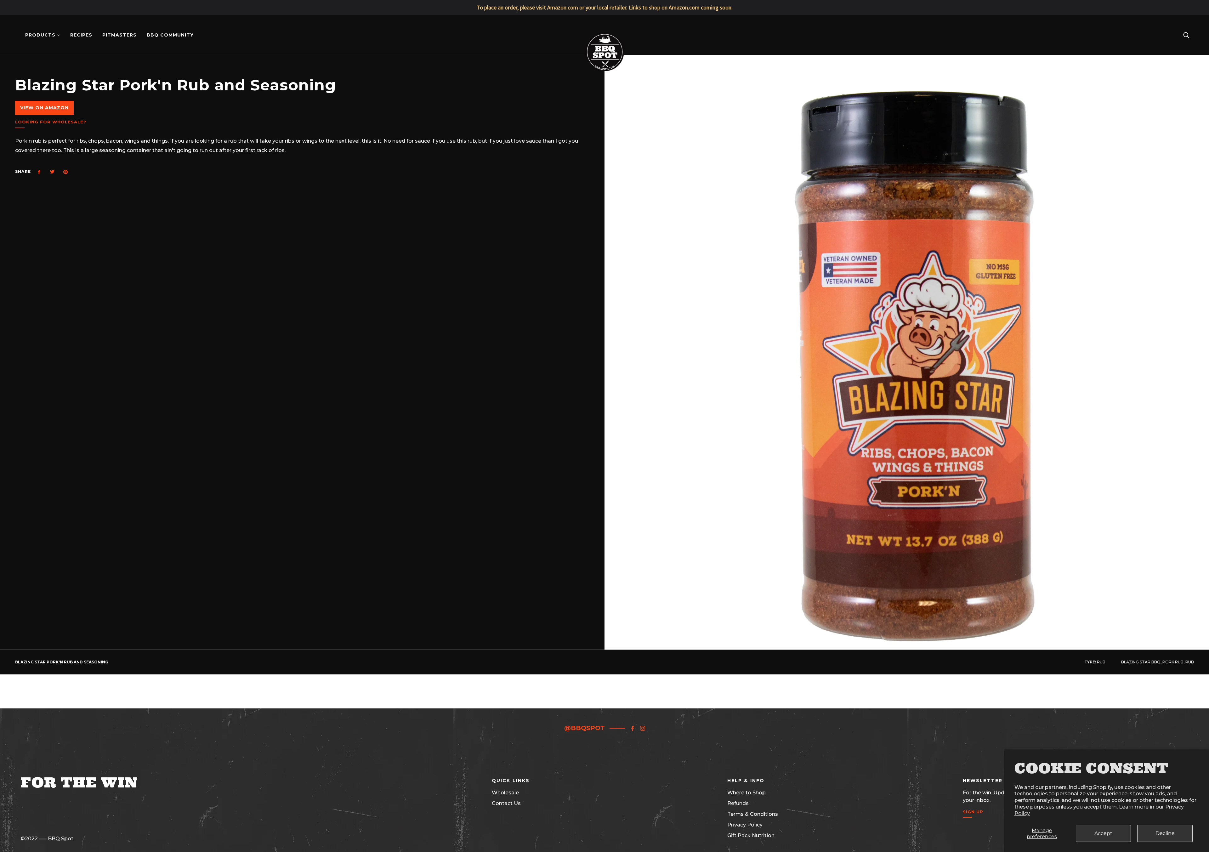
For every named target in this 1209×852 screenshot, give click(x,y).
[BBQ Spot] (604, 34)
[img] (632, 728)
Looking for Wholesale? (50, 122)
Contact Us (506, 803)
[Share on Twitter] (52, 171)
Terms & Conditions (752, 814)
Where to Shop (746, 793)
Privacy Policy (745, 825)
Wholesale (505, 793)
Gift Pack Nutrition (751, 835)
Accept (1103, 833)
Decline (1165, 833)
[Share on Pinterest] (65, 171)
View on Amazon (44, 108)
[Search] (1186, 35)
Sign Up (973, 812)
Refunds (738, 803)
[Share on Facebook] (39, 171)
